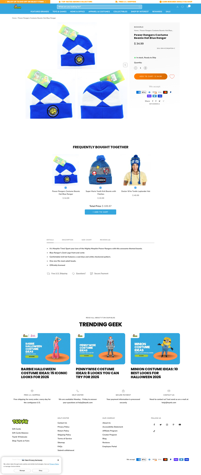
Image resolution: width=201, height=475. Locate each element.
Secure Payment (101, 273)
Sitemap (61, 442)
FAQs (60, 446)
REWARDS (157, 11)
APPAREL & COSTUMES (99, 11)
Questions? (81, 273)
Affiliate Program (109, 431)
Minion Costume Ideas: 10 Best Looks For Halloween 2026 (154, 373)
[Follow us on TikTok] (154, 431)
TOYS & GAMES (59, 11)
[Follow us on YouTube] (180, 424)
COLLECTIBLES (120, 11)
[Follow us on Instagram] (167, 424)
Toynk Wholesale (19, 437)
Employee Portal (109, 446)
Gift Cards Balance (20, 433)
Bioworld (138, 27)
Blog (104, 438)
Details (50, 240)
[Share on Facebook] (152, 101)
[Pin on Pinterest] (155, 101)
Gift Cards (16, 429)
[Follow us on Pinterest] (173, 424)
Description (67, 240)
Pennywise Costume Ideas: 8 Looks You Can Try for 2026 (97, 373)
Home (14, 18)
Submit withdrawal (66, 450)
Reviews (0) (105, 240)
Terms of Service (65, 438)
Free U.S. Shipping (59, 273)
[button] (187, 7)
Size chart (87, 240)
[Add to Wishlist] (172, 77)
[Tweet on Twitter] (160, 101)
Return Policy (63, 431)
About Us (106, 423)
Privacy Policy (63, 427)
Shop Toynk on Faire (20, 441)
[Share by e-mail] (163, 101)
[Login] (177, 7)
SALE (168, 11)
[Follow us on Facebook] (154, 424)
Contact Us (62, 423)
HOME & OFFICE (77, 11)
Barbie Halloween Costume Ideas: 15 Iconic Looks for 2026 (44, 373)
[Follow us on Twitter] (160, 424)
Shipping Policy (64, 435)
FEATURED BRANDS (40, 11)
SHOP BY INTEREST (140, 11)
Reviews (106, 442)
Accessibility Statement (112, 427)
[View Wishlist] (182, 7)
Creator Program (109, 435)
